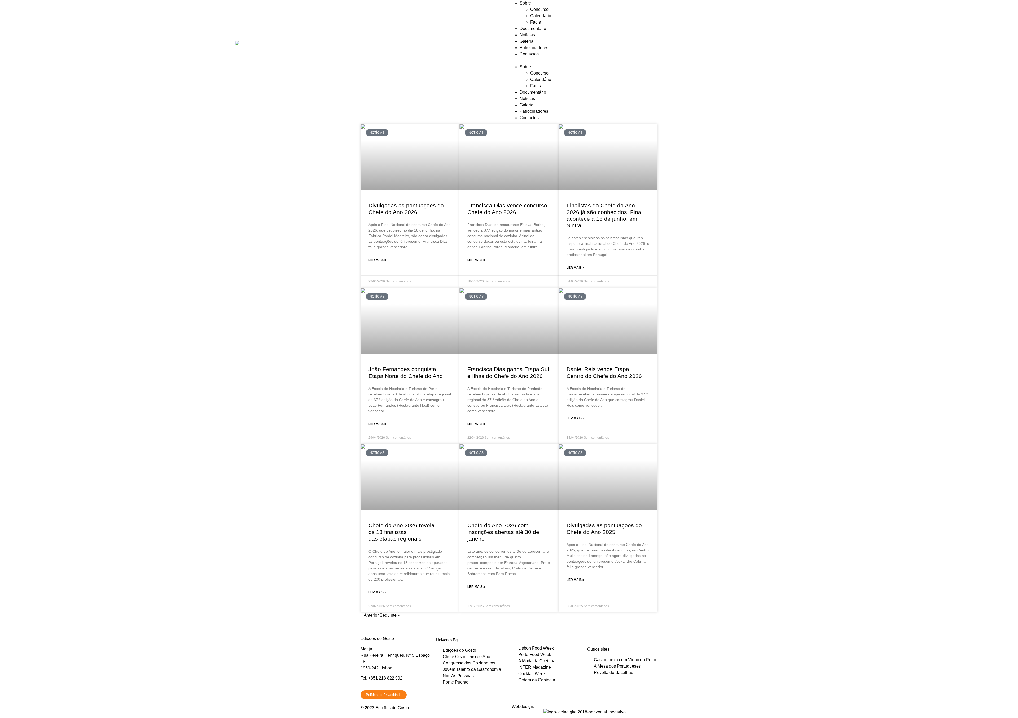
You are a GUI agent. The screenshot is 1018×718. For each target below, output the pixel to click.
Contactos (529, 54)
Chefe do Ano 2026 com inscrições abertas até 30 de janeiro (503, 532)
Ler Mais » (377, 260)
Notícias (527, 35)
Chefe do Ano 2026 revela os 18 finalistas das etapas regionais (401, 532)
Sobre (525, 3)
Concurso (539, 9)
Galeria (526, 41)
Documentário (533, 28)
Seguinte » (390, 615)
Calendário (540, 16)
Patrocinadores (534, 47)
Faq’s (535, 22)
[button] (763, 60)
